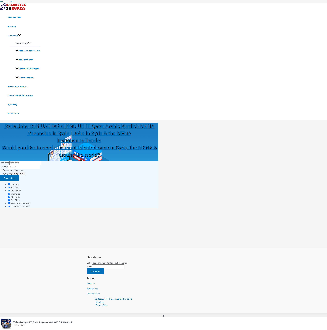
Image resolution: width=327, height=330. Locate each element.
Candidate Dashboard (29, 68)
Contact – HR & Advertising (20, 95)
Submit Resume (26, 77)
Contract (14, 184)
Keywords (4, 162)
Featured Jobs (14, 17)
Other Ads (15, 197)
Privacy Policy (93, 294)
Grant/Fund (15, 190)
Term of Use (92, 288)
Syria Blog (12, 104)
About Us (91, 283)
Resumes (12, 26)
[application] (19, 35)
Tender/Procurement (20, 206)
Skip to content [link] (7, 1)
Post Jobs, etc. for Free (29, 51)
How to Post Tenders (17, 86)
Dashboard (13, 35)
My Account (13, 113)
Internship (15, 194)
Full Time (14, 187)
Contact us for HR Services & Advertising (113, 299)
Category (4, 173)
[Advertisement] (76, 229)
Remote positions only (13, 170)
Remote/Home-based (20, 203)
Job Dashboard (26, 60)
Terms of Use (102, 305)
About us (100, 302)
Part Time (15, 200)
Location (4, 166)
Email (89, 266)
